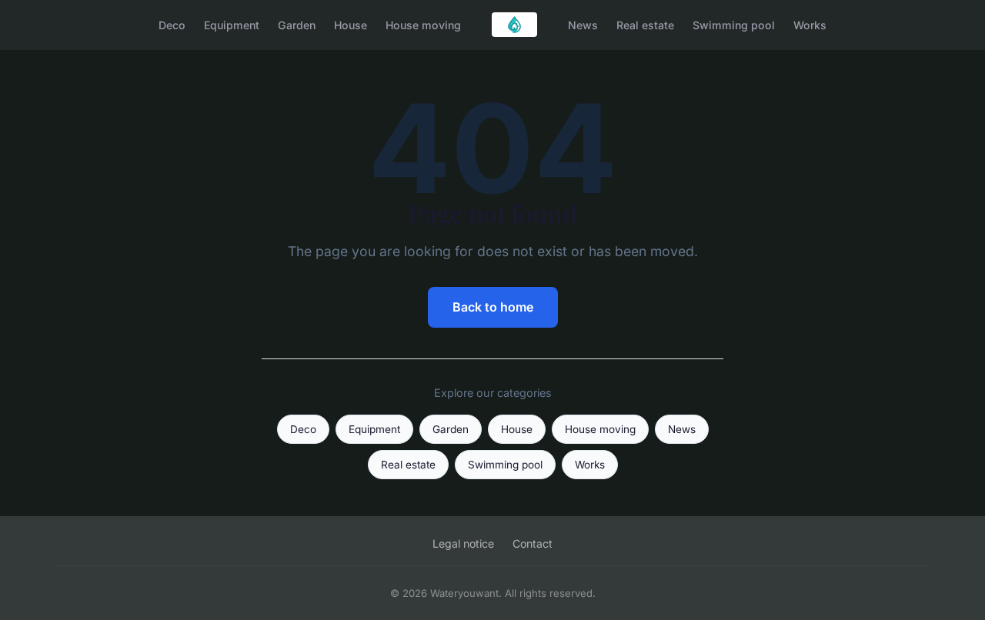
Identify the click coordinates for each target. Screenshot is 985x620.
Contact (533, 543)
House (350, 24)
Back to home (492, 307)
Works (809, 24)
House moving (423, 24)
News (583, 24)
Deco (172, 24)
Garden (297, 24)
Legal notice (463, 543)
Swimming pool (734, 24)
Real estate (645, 24)
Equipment (231, 24)
